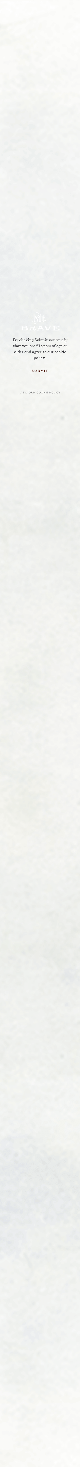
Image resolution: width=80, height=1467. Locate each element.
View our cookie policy (40, 392)
